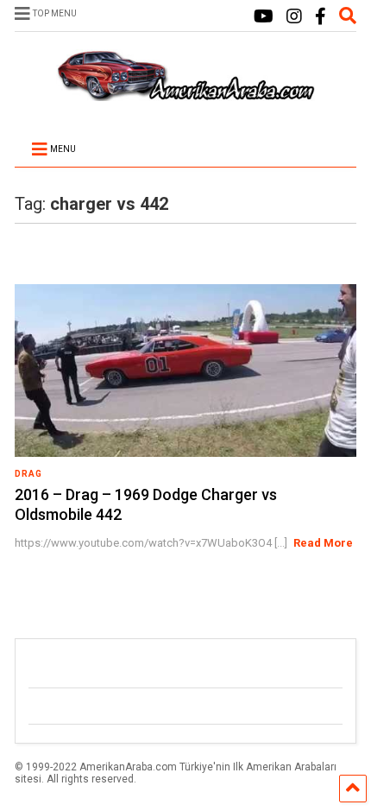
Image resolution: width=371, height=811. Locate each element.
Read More (323, 542)
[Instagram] (294, 17)
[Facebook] (320, 17)
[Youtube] (264, 17)
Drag (28, 473)
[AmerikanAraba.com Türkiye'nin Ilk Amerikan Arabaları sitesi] (185, 93)
